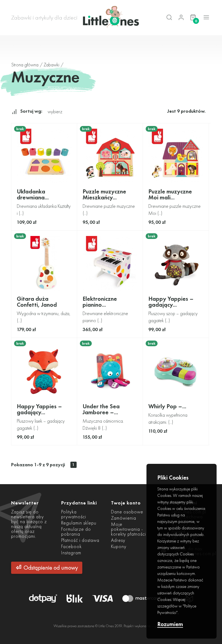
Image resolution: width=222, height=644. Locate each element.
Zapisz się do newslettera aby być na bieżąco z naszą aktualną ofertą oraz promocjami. (29, 524)
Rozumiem (170, 624)
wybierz (55, 111)
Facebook (71, 546)
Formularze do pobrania (76, 531)
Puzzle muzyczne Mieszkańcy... (104, 194)
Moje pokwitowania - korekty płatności (128, 529)
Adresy (118, 540)
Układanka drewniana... (33, 194)
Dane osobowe (127, 512)
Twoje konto (126, 503)
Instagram (71, 552)
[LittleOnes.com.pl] (111, 17)
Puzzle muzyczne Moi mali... (170, 194)
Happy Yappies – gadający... (171, 302)
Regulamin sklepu (78, 523)
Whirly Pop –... (167, 406)
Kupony (118, 546)
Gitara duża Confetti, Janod (37, 302)
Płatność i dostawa (80, 540)
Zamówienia (123, 518)
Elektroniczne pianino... (100, 302)
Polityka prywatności (73, 514)
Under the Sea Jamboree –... (101, 409)
